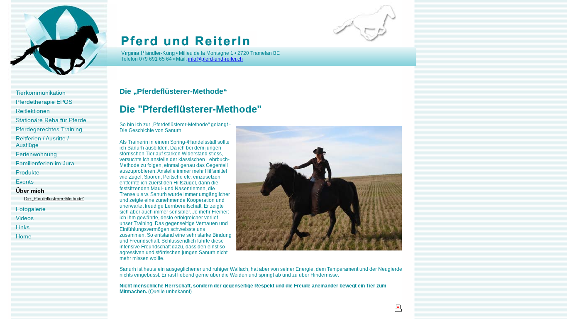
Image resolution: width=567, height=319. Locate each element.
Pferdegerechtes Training (49, 129)
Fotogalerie (31, 209)
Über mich (30, 190)
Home (24, 236)
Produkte (27, 172)
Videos (25, 218)
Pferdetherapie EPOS (44, 101)
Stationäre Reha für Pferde (51, 120)
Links (22, 227)
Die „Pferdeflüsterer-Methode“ (54, 198)
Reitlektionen (33, 111)
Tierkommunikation (41, 92)
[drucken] (398, 309)
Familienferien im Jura (45, 163)
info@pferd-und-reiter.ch (215, 59)
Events (25, 181)
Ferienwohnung (36, 154)
